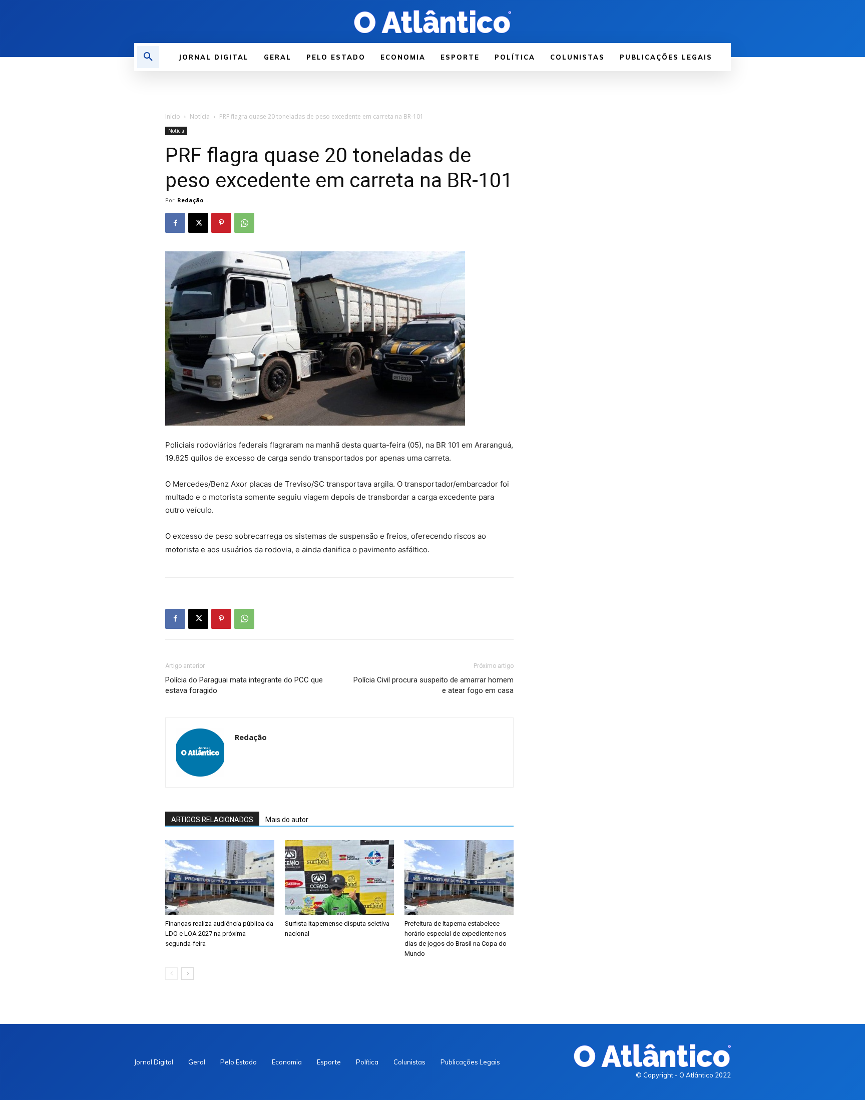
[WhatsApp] (244, 223)
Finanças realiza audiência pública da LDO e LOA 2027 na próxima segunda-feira (219, 933)
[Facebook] (175, 223)
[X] (198, 223)
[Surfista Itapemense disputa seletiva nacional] (339, 877)
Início (172, 116)
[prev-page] (171, 973)
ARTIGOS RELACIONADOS (212, 820)
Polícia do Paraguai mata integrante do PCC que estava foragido (244, 685)
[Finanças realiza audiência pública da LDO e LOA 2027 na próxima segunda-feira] (219, 877)
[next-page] (187, 973)
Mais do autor (286, 820)
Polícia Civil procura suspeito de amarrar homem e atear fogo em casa (433, 685)
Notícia (200, 116)
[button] (148, 57)
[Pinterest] (221, 223)
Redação (190, 200)
